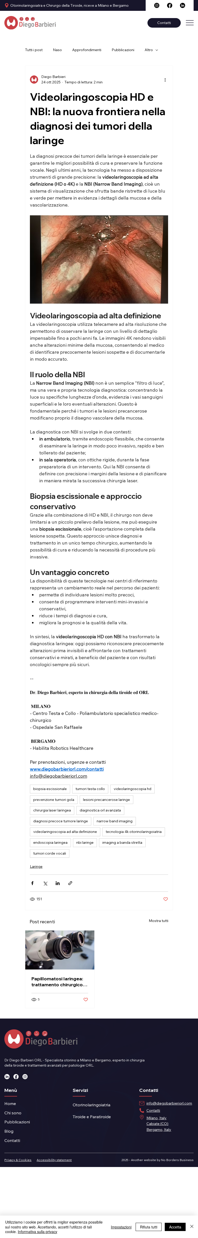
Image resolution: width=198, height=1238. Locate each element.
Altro (149, 50)
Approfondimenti (86, 50)
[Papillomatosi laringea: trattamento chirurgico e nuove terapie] (59, 950)
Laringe (36, 866)
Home (10, 1103)
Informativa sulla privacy (37, 1231)
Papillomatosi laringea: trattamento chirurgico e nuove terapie (59, 982)
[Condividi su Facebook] (32, 883)
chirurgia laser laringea (52, 810)
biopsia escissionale (50, 788)
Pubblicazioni (123, 50)
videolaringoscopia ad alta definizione (65, 831)
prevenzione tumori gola (53, 799)
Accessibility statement (54, 1160)
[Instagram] (156, 5)
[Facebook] (169, 5)
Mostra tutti (158, 920)
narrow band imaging (115, 821)
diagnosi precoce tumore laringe (60, 821)
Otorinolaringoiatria (91, 1104)
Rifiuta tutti (148, 1226)
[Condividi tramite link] (70, 883)
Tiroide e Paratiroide (92, 1116)
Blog (8, 1131)
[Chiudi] (192, 1227)
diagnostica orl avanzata (100, 810)
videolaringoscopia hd (132, 788)
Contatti (12, 1140)
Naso (57, 50)
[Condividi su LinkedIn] (57, 883)
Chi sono (12, 1112)
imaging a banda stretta (122, 842)
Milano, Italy (156, 1118)
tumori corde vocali (49, 853)
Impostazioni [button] (121, 1226)
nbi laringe (85, 842)
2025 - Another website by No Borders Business (157, 1160)
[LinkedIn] (182, 5)
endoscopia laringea (50, 842)
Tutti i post (34, 50)
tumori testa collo (90, 788)
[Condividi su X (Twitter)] (45, 883)
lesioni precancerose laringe (106, 799)
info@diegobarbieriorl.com (169, 1103)
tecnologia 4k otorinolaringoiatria (134, 831)
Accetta (175, 1226)
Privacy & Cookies (17, 1160)
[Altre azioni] (165, 79)
